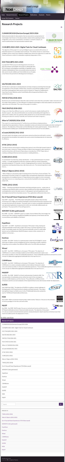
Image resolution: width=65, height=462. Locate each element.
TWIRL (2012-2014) (10, 185)
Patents (48, 15)
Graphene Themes (13, 460)
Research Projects (24, 15)
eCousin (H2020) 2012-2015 (13, 133)
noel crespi (32, 6)
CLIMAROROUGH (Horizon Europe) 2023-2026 (20, 33)
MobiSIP (5, 272)
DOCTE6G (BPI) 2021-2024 (12, 62)
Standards (41, 15)
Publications (33, 15)
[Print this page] (61, 27)
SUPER (4, 285)
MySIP (4, 305)
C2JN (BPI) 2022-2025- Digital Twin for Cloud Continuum (24, 47)
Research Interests (12, 15)
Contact (17, 18)
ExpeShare (6, 223)
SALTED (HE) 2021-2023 (11, 84)
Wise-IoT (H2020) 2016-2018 (13, 120)
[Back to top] (61, 458)
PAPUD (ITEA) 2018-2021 (12, 98)
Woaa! (4, 248)
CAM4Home (7, 260)
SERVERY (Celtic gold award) (13, 211)
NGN (4, 297)
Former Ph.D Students (7, 18)
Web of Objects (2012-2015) (13, 171)
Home (3, 15)
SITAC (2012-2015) (9, 145)
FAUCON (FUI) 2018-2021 (12, 108)
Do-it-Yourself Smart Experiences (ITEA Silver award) (22, 197)
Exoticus (5, 238)
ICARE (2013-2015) (9, 157)
